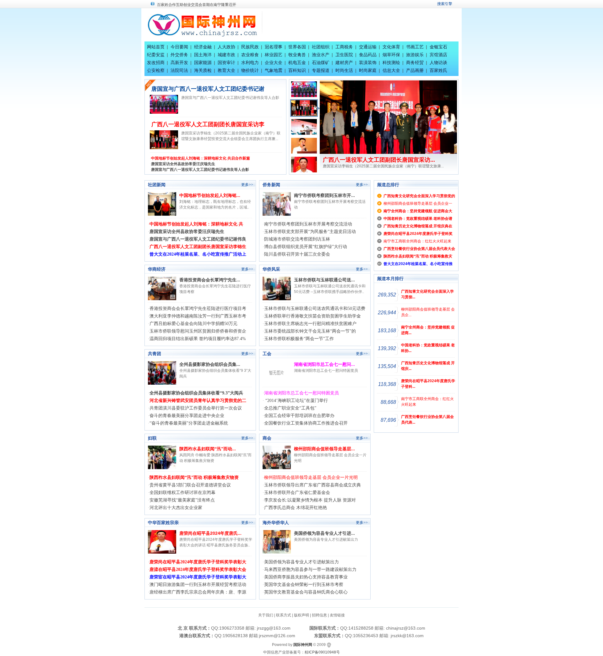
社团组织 (320, 46)
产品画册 (415, 70)
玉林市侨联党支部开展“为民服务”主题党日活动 (310, 231)
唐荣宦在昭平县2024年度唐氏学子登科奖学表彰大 (197, 577)
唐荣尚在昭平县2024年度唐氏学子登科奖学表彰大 (197, 562)
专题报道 (320, 70)
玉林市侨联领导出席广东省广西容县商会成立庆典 (312, 485)
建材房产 (344, 62)
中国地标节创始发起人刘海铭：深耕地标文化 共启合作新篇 (200, 158)
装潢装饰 (368, 62)
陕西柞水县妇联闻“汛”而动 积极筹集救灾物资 (194, 477)
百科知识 (297, 70)
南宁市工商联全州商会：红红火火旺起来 (417, 241)
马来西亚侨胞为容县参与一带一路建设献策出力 (310, 569)
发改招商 (156, 62)
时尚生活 (344, 70)
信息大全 (391, 70)
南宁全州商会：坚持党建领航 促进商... (428, 330)
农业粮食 (250, 54)
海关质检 (203, 70)
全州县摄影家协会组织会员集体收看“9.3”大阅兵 (196, 393)
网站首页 (156, 46)
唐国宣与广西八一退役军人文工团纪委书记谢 (207, 89)
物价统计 (250, 70)
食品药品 (368, 54)
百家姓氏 (438, 70)
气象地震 (273, 70)
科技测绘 (391, 62)
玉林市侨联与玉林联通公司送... (324, 279)
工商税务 (344, 46)
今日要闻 (179, 46)
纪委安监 (156, 54)
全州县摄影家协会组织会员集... (209, 364)
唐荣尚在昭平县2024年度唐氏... (210, 533)
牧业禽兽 (297, 54)
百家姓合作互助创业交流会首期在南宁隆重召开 (196, 3)
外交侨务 (179, 54)
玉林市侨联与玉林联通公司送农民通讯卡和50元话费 (314, 308)
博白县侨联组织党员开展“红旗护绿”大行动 (305, 246)
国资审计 (226, 62)
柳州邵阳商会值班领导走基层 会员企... (428, 312)
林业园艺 (273, 54)
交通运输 (368, 46)
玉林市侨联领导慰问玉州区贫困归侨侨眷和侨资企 (197, 331)
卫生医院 (344, 54)
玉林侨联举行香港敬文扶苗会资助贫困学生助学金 (312, 316)
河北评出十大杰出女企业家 (175, 507)
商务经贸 (415, 62)
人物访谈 (438, 62)
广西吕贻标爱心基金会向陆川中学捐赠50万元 (193, 323)
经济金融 (203, 46)
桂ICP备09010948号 (322, 652)
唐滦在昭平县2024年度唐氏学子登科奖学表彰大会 (197, 569)
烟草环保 (391, 54)
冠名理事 (273, 46)
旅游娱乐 (415, 54)
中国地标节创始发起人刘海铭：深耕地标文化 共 (196, 224)
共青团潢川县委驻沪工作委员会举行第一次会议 (195, 408)
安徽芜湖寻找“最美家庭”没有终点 (182, 500)
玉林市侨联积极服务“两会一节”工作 (299, 338)
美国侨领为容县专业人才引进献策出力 (301, 562)
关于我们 (265, 615)
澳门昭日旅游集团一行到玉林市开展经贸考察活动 (197, 584)
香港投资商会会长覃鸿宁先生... (209, 279)
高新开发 (179, 62)
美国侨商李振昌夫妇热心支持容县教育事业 (306, 577)
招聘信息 (319, 615)
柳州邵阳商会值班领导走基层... (324, 448)
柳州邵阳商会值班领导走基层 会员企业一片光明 (311, 477)
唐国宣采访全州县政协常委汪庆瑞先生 (183, 164)
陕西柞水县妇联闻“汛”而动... (207, 448)
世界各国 (297, 46)
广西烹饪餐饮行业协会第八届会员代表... (427, 420)
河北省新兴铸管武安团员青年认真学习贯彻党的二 (197, 400)
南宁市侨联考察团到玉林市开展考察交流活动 (308, 224)
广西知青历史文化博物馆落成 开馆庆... (428, 366)
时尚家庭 (368, 70)
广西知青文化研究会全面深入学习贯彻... (427, 294)
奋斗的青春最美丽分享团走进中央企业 (186, 415)
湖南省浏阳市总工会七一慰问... (324, 364)
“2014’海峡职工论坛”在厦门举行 (296, 400)
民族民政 (250, 46)
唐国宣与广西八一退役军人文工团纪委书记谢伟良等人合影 (200, 169)
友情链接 (337, 615)
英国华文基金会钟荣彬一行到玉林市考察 (303, 584)
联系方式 (283, 615)
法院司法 (179, 70)
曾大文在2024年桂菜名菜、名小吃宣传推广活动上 (197, 254)
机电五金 (297, 62)
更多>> (247, 184)
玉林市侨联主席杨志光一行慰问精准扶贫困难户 (310, 323)
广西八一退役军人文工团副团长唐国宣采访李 (207, 124)
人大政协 (226, 46)
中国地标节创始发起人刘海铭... (209, 195)
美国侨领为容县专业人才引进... (324, 533)
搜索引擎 (444, 4)
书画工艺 (415, 46)
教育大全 (226, 70)
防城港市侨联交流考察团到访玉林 (297, 239)
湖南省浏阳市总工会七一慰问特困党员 (301, 393)
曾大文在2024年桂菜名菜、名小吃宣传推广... (379, 160)
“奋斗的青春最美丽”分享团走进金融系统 (188, 423)
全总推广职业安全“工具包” (290, 408)
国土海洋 (203, 54)
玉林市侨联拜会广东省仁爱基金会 (297, 492)
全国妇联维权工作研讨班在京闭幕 (182, 492)
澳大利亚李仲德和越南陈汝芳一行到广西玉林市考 (197, 316)
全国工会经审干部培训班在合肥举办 (299, 415)
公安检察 (156, 70)
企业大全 (273, 62)
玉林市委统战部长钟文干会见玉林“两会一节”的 (310, 331)
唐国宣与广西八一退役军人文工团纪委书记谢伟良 (197, 239)
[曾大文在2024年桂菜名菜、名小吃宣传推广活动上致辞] (388, 117)
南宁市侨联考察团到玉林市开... (324, 195)
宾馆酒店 (438, 54)
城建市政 (226, 54)
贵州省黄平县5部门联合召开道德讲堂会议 (190, 485)
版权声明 (301, 615)
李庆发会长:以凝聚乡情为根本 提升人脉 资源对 (310, 500)
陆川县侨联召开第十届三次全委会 (297, 254)
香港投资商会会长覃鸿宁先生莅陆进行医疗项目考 (197, 308)
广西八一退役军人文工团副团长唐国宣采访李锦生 (197, 246)
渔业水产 (320, 54)
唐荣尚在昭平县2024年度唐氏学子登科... (428, 384)
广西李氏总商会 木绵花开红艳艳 (295, 507)
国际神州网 (302, 644)
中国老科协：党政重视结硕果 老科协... (428, 348)
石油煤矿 (320, 62)
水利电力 (250, 62)
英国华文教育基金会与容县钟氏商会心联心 (306, 592)
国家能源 (203, 62)
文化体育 (391, 46)
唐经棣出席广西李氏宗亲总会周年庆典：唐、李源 (197, 592)
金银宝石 (438, 46)
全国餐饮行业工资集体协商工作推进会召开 (306, 423)
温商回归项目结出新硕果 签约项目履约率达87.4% (197, 338)
